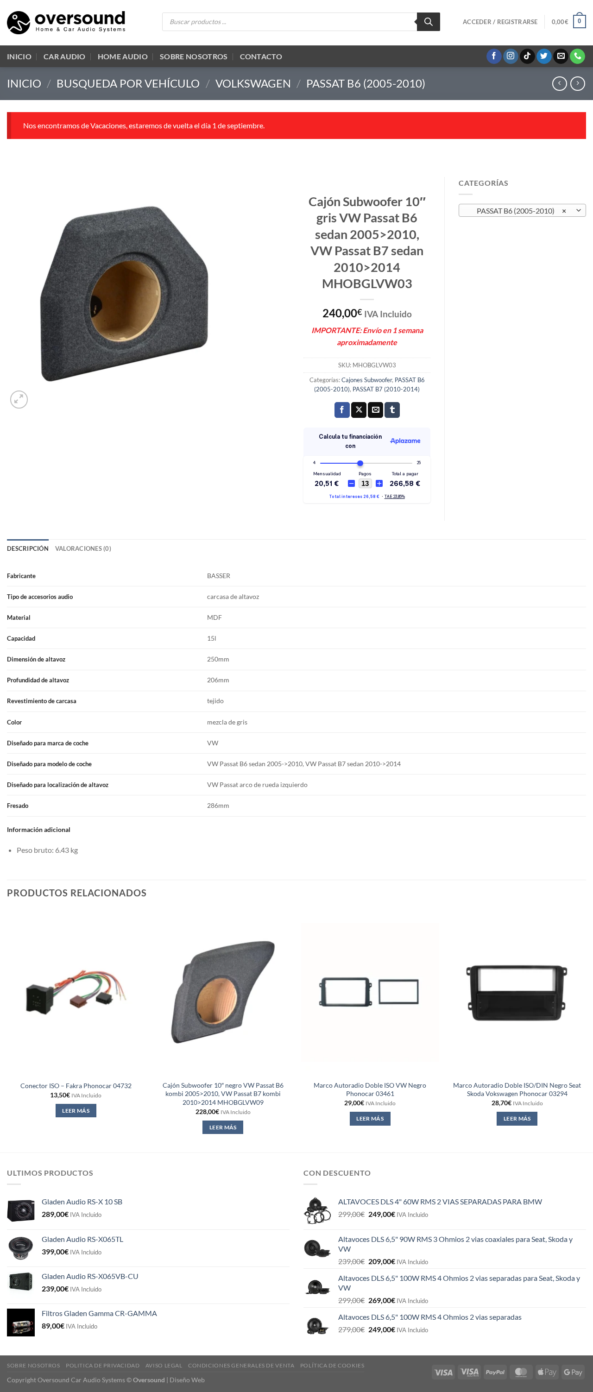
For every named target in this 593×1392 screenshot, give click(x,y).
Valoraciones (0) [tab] (83, 548)
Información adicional (38, 829)
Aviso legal (164, 1365)
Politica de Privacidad (102, 1365)
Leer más (75, 1111)
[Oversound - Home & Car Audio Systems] (66, 22)
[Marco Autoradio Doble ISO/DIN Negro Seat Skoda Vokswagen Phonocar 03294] (517, 992)
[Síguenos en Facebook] (494, 56)
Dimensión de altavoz (36, 659)
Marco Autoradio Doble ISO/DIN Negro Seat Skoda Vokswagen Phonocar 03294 (517, 1089)
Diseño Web (187, 1380)
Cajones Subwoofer (366, 380)
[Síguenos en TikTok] (527, 56)
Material (19, 617)
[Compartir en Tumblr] (392, 410)
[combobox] (522, 210)
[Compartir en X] (358, 410)
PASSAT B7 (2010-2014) (386, 389)
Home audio (123, 56)
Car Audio (65, 56)
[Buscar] (428, 22)
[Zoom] (19, 400)
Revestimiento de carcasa (41, 701)
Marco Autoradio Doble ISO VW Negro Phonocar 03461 (370, 1089)
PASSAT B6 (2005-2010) (365, 83)
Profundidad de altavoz (38, 680)
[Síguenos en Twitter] (544, 56)
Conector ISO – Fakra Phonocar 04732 (76, 1086)
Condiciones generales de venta (241, 1365)
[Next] (586, 1030)
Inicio (19, 56)
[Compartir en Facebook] (342, 410)
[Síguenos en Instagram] (510, 56)
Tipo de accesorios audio (40, 596)
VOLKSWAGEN (253, 83)
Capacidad (21, 638)
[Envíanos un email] (560, 56)
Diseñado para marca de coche (47, 743)
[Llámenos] (577, 56)
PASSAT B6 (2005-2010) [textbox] (517, 211)
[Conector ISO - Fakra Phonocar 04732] (76, 992)
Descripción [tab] (28, 548)
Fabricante (21, 575)
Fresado (17, 805)
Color (14, 722)
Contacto (261, 56)
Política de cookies (332, 1365)
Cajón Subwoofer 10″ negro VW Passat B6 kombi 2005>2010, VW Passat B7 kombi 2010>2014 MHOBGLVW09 (223, 1093)
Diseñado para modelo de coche (49, 764)
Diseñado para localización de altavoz (57, 784)
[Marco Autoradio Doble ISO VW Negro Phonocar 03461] (370, 992)
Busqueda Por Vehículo (128, 83)
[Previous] (7, 1030)
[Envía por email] (375, 410)
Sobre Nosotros (193, 56)
